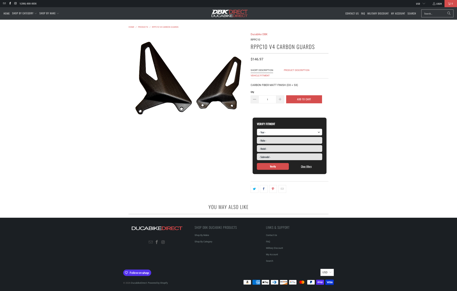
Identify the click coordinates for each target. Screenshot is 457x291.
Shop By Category (203, 241)
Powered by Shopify (158, 283)
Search (269, 261)
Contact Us (271, 235)
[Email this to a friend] (282, 189)
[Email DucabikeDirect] (4, 3)
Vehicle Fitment (260, 75)
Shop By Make (202, 235)
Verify (273, 166)
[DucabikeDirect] (229, 13)
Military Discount (274, 248)
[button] (24, 13)
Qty (252, 92)
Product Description (296, 70)
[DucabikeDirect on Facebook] (9, 3)
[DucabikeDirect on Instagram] (15, 3)
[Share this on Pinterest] (273, 189)
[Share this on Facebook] (264, 189)
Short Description (262, 70)
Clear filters (306, 166)
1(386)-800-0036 (28, 3)
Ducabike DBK (259, 34)
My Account (272, 254)
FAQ (268, 241)
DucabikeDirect (139, 283)
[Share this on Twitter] (254, 189)
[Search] (449, 13)
